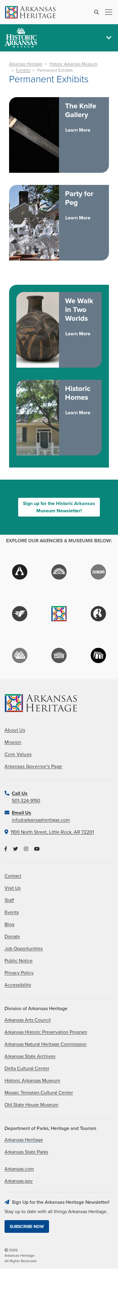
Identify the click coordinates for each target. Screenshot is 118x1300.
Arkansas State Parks (26, 1152)
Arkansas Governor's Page (33, 766)
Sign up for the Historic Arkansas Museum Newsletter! (59, 507)
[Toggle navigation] (106, 12)
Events (12, 912)
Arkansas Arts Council (28, 1020)
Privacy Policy (19, 973)
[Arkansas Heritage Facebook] (5, 849)
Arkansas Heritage (25, 64)
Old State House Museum (31, 1105)
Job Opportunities (24, 949)
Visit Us (13, 888)
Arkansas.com (19, 1169)
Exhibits (23, 70)
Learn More (77, 130)
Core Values (18, 754)
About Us (15, 730)
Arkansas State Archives (30, 1056)
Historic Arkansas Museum (73, 64)
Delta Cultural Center (27, 1068)
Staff (9, 900)
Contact (13, 876)
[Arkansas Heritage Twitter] (15, 849)
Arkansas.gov (19, 1181)
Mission (13, 742)
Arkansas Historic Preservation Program (46, 1032)
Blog (9, 924)
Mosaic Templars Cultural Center (39, 1093)
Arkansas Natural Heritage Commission (46, 1044)
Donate (12, 937)
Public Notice (19, 961)
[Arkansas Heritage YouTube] (37, 849)
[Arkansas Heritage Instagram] (26, 849)
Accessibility (18, 985)
